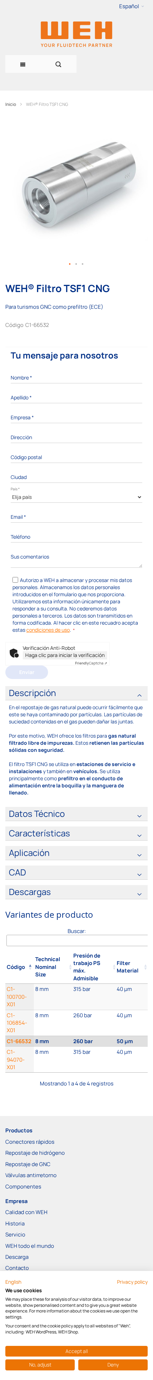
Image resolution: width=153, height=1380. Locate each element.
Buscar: (77, 931)
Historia (15, 1223)
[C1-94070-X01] (53, 1059)
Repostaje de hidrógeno (35, 1153)
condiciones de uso (48, 629)
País (15, 489)
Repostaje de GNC (28, 1164)
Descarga (16, 1257)
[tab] (76, 693)
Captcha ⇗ (91, 663)
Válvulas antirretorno (31, 1175)
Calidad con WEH (26, 1212)
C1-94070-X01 (16, 1059)
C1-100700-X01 (17, 996)
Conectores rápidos (29, 1141)
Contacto (17, 1268)
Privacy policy (132, 1281)
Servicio (15, 1234)
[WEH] (76, 34)
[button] (132, 6)
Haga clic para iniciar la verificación (65, 655)
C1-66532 (19, 1041)
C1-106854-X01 (17, 1023)
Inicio (10, 104)
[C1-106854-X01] (53, 1023)
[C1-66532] (53, 1041)
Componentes (23, 1186)
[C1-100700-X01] (53, 996)
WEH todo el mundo (29, 1246)
